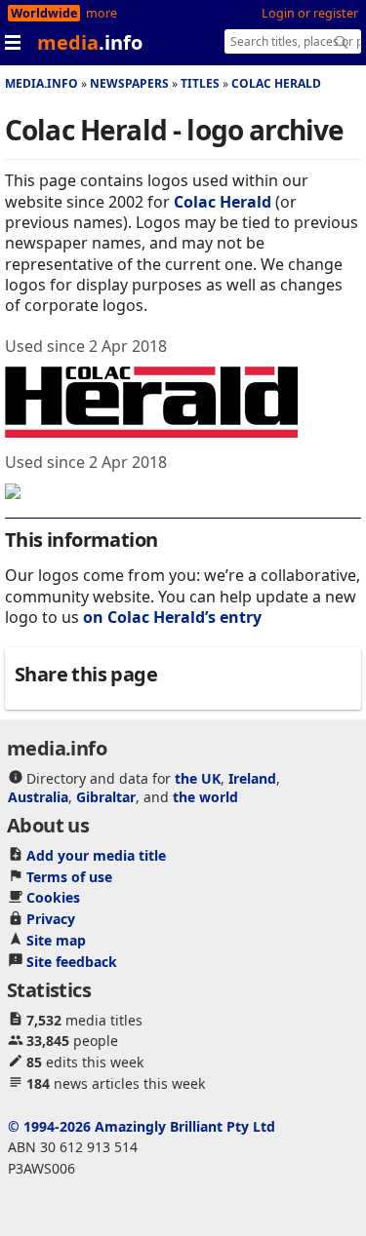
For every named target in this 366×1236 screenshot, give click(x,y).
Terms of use (69, 877)
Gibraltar (106, 797)
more (101, 13)
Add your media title (96, 855)
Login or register (310, 13)
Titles (200, 83)
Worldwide (44, 13)
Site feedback (71, 961)
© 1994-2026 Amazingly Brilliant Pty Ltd (141, 1126)
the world (205, 797)
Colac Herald (276, 83)
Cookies (53, 897)
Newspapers (129, 83)
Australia (38, 797)
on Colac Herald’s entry (172, 617)
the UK (198, 778)
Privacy (50, 918)
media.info (41, 83)
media (89, 42)
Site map (56, 940)
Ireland (252, 778)
